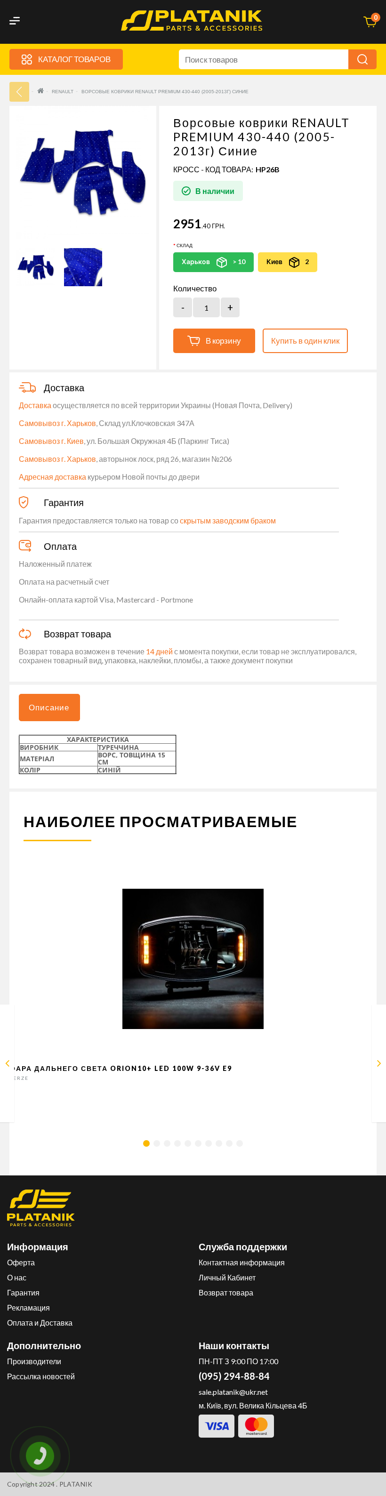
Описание (49, 707)
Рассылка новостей (41, 1376)
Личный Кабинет (227, 1277)
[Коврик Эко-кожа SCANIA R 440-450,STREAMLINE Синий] (379, 1065)
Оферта (21, 1262)
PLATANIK (76, 1484)
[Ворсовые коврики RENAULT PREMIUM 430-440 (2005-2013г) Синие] (35, 267)
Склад (185, 245)
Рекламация (28, 1307)
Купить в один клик (305, 341)
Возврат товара (226, 1292)
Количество (195, 288)
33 (19, 92)
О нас (16, 1277)
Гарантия (23, 1292)
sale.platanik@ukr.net (233, 1391)
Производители (34, 1361)
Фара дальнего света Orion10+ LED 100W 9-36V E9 (120, 1068)
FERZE (19, 1078)
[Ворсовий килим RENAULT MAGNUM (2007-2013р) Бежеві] (7, 1065)
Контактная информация (242, 1262)
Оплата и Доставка (39, 1322)
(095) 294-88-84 (234, 1376)
